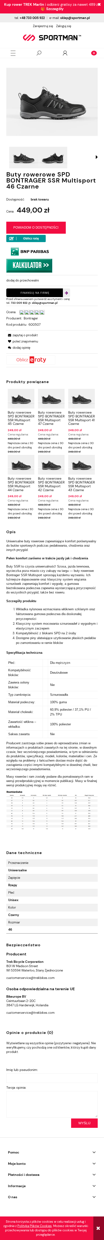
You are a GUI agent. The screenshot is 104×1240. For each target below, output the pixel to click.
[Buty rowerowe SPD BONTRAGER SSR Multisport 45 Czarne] (21, 398)
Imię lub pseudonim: (22, 1070)
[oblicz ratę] (52, 360)
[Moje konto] (65, 53)
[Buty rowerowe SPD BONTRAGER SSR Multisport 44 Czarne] (21, 464)
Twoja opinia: (16, 1087)
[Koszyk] (91, 53)
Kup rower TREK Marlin (24, 4)
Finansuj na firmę (35, 292)
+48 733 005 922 (32, 18)
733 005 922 (19, 303)
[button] (13, 53)
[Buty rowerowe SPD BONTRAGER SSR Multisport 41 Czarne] (81, 398)
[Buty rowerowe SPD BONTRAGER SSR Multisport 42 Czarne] (51, 464)
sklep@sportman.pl (75, 18)
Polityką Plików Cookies (34, 1226)
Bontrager (31, 318)
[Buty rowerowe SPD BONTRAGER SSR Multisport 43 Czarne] (81, 464)
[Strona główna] (52, 38)
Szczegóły (55, 8)
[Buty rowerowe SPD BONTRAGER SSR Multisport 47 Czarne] (51, 398)
